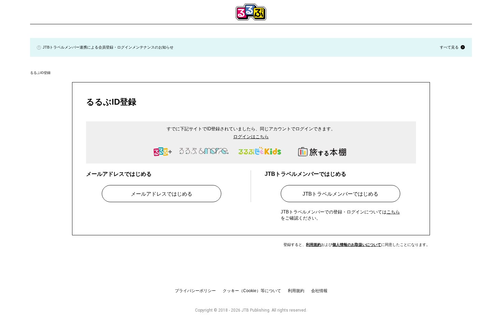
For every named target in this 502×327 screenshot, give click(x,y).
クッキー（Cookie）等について (252, 290)
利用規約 (313, 245)
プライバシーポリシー (195, 290)
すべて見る (449, 47)
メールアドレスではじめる (161, 194)
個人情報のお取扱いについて (356, 245)
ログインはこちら (251, 136)
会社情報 (319, 290)
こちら (393, 211)
